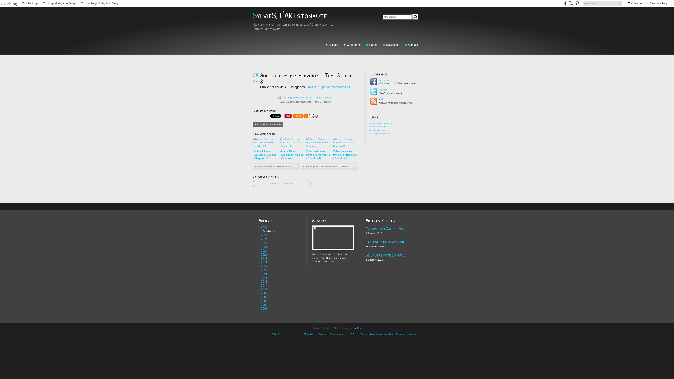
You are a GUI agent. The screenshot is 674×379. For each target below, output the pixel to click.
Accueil (333, 44)
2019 (264, 258)
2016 (264, 266)
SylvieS (275, 334)
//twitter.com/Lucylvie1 (390, 93)
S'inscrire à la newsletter (268, 124)
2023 (264, 242)
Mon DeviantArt (377, 126)
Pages (373, 44)
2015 (264, 269)
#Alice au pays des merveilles (329, 87)
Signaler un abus (338, 334)
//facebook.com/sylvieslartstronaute (397, 83)
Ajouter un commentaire (281, 183)
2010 (264, 289)
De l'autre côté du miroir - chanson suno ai (387, 255)
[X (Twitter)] (571, 3)
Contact (413, 44)
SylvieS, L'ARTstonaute (290, 15)
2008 (264, 296)
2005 (264, 308)
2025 (264, 235)
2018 (264, 262)
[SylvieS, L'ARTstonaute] (333, 227)
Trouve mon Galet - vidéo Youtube (387, 228)
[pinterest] (577, 3)
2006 (264, 304)
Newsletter (392, 44)
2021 (264, 250)
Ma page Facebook (379, 133)
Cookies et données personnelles (377, 334)
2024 (264, 239)
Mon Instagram (377, 130)
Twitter (383, 89)
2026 (264, 227)
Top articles (309, 334)
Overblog (357, 328)
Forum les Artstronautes (382, 123)
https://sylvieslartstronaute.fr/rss (395, 102)
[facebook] (565, 3)
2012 (264, 281)
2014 (264, 273)
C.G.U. (354, 334)
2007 (264, 300)
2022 (264, 246)
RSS (381, 99)
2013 (264, 277)
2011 (264, 285)
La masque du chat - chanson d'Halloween (387, 242)
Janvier (267, 231)
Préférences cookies (406, 334)
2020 (264, 254)
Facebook (384, 80)
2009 (264, 293)
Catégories (354, 44)
